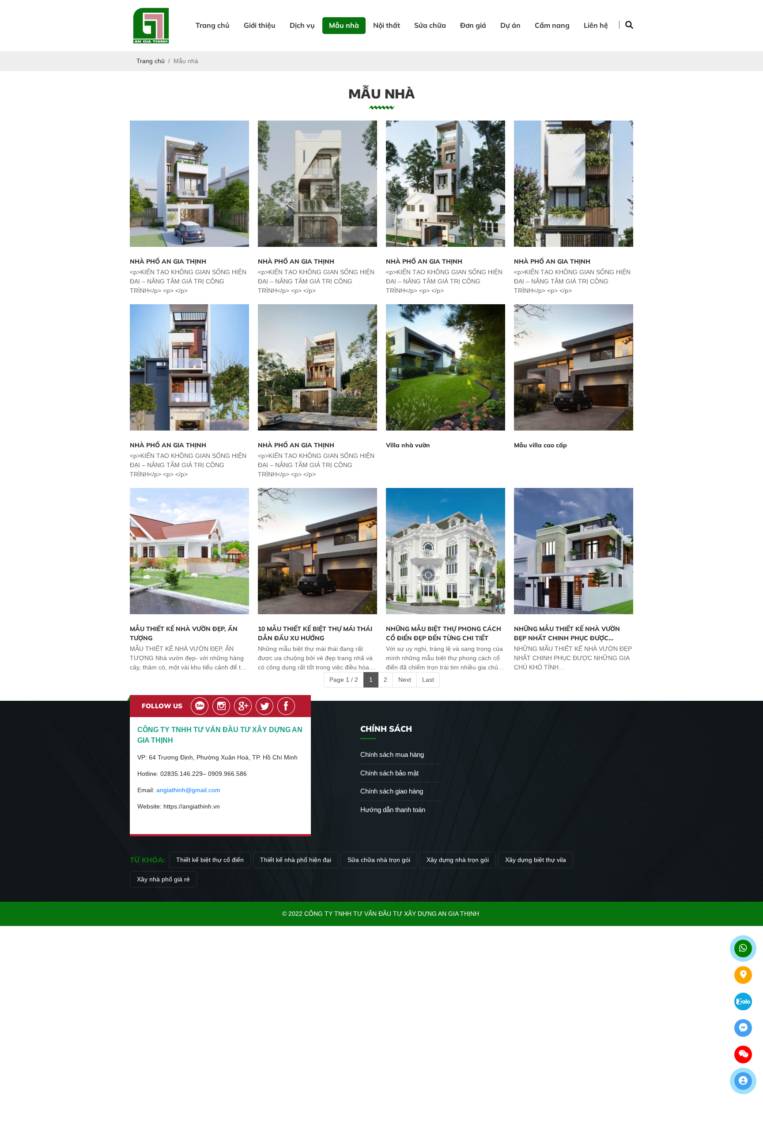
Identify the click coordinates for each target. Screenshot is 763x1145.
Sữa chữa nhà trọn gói (379, 859)
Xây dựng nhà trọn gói (458, 859)
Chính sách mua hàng (392, 754)
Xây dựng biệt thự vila (535, 859)
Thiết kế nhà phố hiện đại (295, 859)
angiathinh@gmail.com (188, 790)
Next (404, 679)
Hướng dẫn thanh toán (392, 809)
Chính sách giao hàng (391, 791)
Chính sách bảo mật (389, 773)
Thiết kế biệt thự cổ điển (210, 859)
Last (428, 679)
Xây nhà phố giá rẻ (163, 879)
